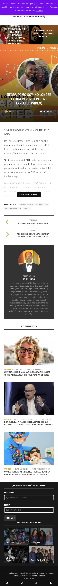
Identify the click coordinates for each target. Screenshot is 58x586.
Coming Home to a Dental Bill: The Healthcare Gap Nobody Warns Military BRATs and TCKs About (27, 473)
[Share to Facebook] (41, 111)
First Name (9, 492)
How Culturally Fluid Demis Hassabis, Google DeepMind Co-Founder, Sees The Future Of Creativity (28, 423)
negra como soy (26, 205)
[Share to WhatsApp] (36, 583)
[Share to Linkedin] (47, 111)
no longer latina (41, 205)
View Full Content (29, 194)
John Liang (13, 111)
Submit (10, 518)
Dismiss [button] (39, 11)
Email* (7, 505)
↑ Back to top (29, 578)
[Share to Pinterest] (51, 111)
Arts (16, 419)
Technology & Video (43, 419)
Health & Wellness (21, 469)
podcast (27, 208)
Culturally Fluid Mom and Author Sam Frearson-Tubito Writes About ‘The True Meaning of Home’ (27, 373)
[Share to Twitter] (44, 111)
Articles (8, 90)
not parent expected (13, 208)
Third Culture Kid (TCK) (35, 369)
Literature (18, 369)
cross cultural (27, 419)
